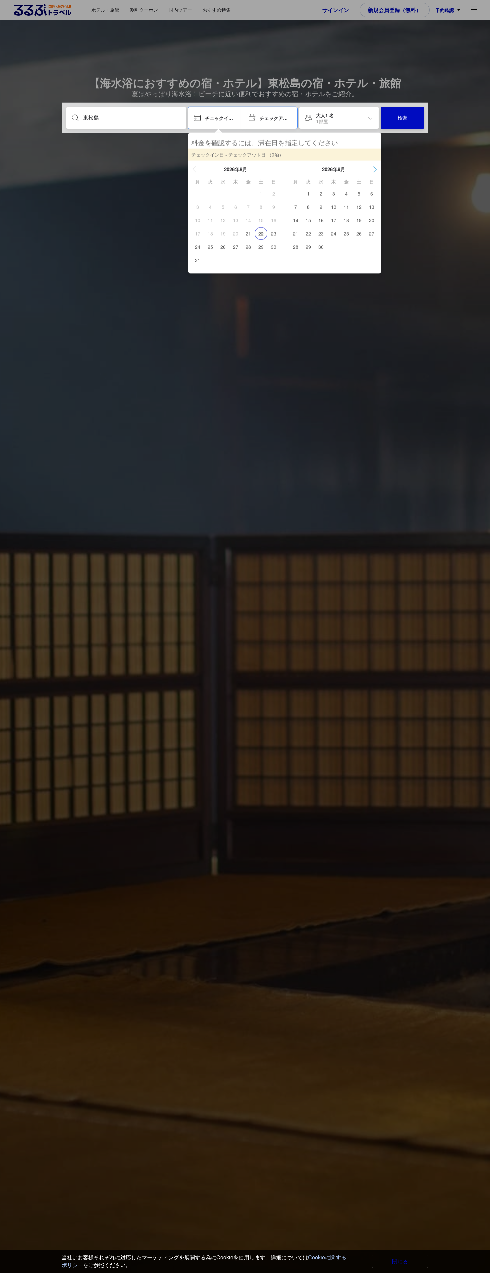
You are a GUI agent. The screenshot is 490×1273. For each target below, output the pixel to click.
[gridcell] (261, 193)
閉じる (400, 1261)
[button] (194, 169)
